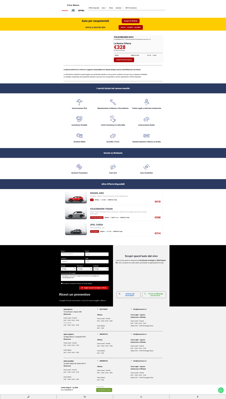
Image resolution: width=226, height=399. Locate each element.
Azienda (118, 8)
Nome (63, 251)
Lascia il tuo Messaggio (68, 273)
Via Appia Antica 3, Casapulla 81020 (75, 337)
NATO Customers (131, 8)
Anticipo (96, 266)
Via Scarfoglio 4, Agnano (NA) (73, 312)
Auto (103, 8)
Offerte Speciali (94, 8)
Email (87, 251)
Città (86, 258)
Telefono (64, 258)
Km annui (80, 266)
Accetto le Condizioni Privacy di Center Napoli (77, 283)
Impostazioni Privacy (104, 390)
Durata (63, 266)
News (111, 8)
